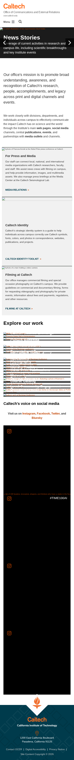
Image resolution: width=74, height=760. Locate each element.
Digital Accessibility (35, 749)
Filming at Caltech (18, 308)
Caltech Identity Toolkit (22, 258)
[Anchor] (47, 323)
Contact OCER (14, 749)
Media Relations (16, 189)
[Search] (20, 21)
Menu (7, 21)
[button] (4, 42)
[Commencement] (37, 395)
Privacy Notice (57, 749)
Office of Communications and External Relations (31, 14)
